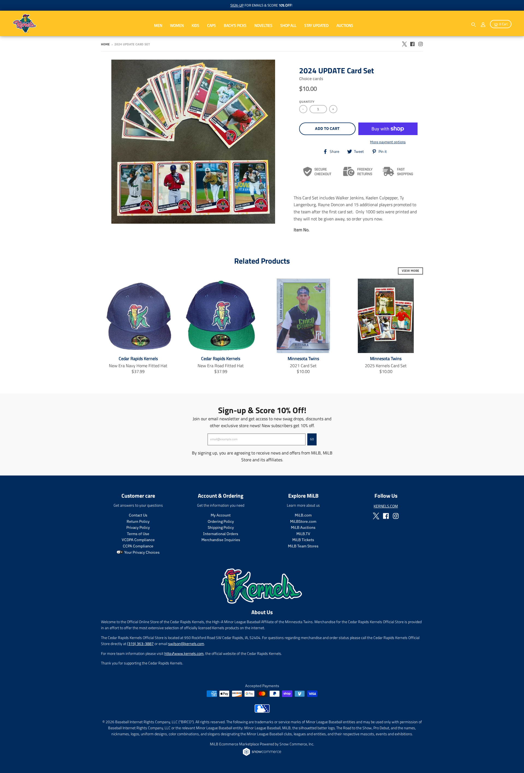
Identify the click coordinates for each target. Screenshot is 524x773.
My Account (221, 515)
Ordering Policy (221, 521)
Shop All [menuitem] (288, 25)
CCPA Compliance (138, 546)
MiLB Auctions (303, 527)
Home (105, 44)
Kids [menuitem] (195, 25)
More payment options (388, 142)
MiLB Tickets (303, 539)
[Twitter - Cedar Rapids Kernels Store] (404, 44)
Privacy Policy (138, 527)
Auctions (345, 25)
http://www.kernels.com (184, 653)
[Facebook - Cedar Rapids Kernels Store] (412, 44)
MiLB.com (303, 515)
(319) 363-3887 (140, 643)
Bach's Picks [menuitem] (235, 25)
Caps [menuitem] (211, 25)
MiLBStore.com (303, 521)
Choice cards (311, 78)
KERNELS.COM (386, 506)
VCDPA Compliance (138, 539)
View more (410, 271)
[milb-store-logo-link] (262, 711)
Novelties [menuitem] (263, 25)
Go (312, 439)
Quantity (306, 102)
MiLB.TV (303, 533)
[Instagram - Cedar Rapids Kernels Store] (420, 44)
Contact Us (138, 515)
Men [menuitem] (158, 25)
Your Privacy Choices (141, 552)
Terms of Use (138, 533)
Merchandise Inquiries (220, 539)
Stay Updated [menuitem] (316, 25)
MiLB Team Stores (303, 546)
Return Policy (138, 521)
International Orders (220, 533)
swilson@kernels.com (186, 643)
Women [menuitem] (177, 25)
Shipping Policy (221, 527)
